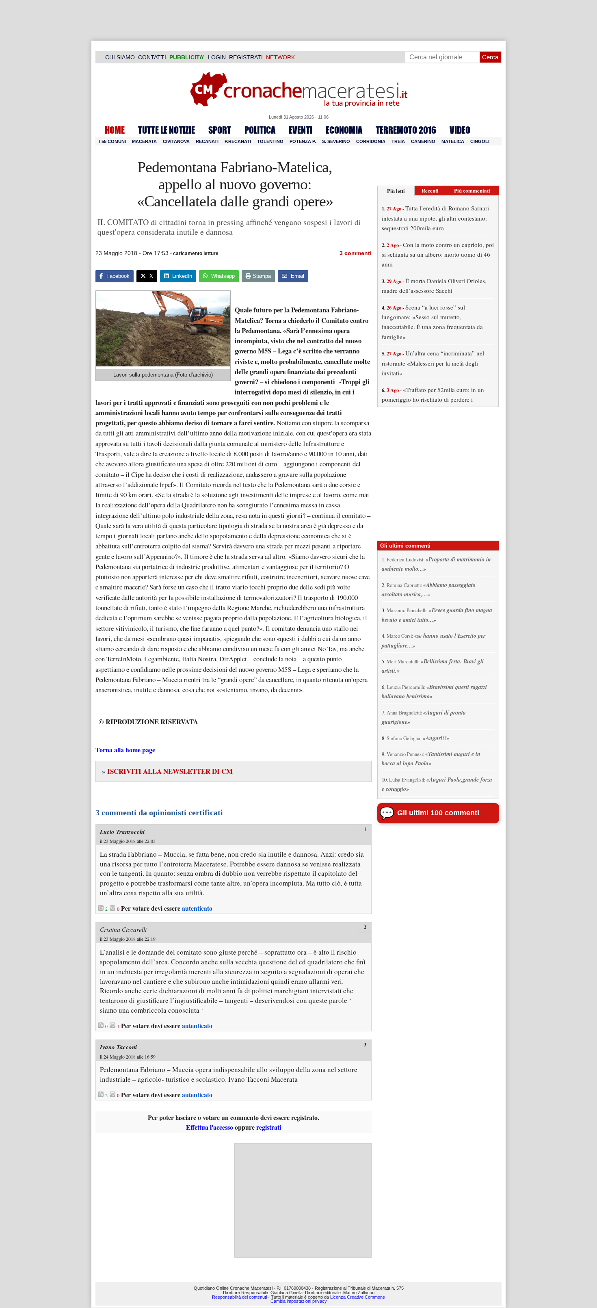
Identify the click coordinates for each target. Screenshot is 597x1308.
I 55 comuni (112, 141)
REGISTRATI (246, 57)
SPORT (219, 130)
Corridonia (370, 141)
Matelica (452, 141)
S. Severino (336, 141)
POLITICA (259, 130)
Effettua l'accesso (209, 1127)
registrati (268, 1127)
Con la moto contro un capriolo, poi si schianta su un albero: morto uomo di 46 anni (438, 254)
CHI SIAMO (120, 57)
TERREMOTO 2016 (406, 130)
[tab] (396, 191)
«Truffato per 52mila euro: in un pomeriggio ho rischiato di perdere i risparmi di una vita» (433, 399)
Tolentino (270, 141)
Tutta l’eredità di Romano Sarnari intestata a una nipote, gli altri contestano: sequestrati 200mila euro (435, 218)
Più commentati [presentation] (472, 190)
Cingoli (479, 141)
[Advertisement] (303, 1200)
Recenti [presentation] (430, 190)
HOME (115, 130)
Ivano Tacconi (118, 1047)
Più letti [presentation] (396, 191)
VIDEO (460, 130)
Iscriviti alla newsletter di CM (167, 771)
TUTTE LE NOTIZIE (166, 130)
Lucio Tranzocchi (122, 831)
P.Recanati (238, 141)
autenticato (197, 908)
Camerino (423, 141)
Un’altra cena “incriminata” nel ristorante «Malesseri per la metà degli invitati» (433, 363)
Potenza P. (303, 141)
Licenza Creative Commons (357, 1297)
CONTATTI (152, 57)
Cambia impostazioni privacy (298, 1301)
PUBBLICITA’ (187, 57)
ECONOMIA (344, 130)
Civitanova (176, 141)
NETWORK (280, 57)
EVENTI (300, 130)
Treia (398, 141)
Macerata (144, 141)
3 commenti (356, 253)
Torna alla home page (125, 749)
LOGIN (217, 57)
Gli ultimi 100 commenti (438, 813)
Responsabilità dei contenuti (239, 1297)
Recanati (207, 141)
